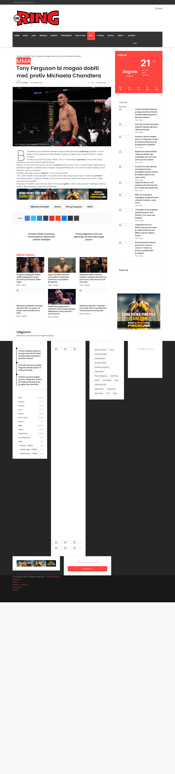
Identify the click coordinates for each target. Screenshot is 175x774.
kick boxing (107, 380)
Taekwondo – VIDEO (29, 453)
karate (97, 380)
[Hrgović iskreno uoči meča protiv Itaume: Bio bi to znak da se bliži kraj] (126, 183)
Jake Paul (114, 376)
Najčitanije (123, 102)
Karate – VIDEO (26, 445)
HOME (16, 35)
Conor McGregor (101, 354)
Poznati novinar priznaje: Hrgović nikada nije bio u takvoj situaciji (146, 127)
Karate (54, 35)
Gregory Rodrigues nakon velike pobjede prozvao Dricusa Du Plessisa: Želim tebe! (29, 278)
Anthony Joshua (100, 350)
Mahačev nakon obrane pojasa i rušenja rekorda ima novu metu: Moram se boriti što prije (93, 278)
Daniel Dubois (100, 358)
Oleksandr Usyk (100, 385)
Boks (25, 35)
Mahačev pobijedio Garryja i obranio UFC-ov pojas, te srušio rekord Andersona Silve (30, 309)
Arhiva (15, 582)
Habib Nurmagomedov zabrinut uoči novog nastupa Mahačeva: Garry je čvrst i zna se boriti (61, 310)
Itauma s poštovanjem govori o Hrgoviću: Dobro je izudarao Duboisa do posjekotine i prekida (146, 140)
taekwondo (111, 389)
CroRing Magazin (53, 577)
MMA (91, 35)
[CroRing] (36, 18)
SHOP (15, 590)
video (115, 393)
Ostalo (110, 35)
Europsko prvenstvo (102, 367)
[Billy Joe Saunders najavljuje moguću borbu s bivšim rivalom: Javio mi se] (126, 195)
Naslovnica (21, 56)
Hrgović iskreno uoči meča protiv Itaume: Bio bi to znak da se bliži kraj (146, 185)
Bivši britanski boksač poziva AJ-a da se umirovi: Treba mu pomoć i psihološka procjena (145, 247)
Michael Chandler (40, 206)
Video (120, 35)
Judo (33, 35)
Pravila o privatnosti (20, 585)
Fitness (100, 35)
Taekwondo (66, 35)
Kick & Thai (80, 35)
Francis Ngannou (101, 376)
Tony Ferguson (74, 206)
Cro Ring (24, 83)
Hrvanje (43, 35)
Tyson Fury (99, 393)
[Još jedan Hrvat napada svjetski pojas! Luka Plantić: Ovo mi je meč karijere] (126, 210)
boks (112, 350)
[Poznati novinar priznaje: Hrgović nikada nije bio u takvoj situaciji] (126, 125)
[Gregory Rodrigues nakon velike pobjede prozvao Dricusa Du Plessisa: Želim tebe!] (30, 272)
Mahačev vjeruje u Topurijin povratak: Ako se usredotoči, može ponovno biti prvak (93, 308)
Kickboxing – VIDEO (28, 449)
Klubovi (131, 35)
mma (58, 206)
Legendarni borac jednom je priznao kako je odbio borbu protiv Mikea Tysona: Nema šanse (146, 230)
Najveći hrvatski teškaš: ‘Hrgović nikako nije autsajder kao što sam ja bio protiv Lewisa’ (146, 155)
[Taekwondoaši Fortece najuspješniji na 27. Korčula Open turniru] (59, 548)
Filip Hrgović (99, 371)
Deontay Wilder (100, 363)
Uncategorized (24, 437)
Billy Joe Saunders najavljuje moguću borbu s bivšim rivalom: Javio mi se (146, 198)
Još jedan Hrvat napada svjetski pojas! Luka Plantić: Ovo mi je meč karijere (146, 213)
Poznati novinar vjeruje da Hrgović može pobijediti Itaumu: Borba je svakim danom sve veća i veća (146, 172)
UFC (91, 206)
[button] (62, 116)
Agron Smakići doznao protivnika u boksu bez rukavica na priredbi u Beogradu (58, 278)
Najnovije (122, 107)
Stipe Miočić (99, 389)
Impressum (17, 587)
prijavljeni (29, 335)
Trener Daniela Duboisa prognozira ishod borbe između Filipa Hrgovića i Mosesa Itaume (146, 113)
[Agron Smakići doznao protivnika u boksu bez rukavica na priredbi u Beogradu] (62, 272)
